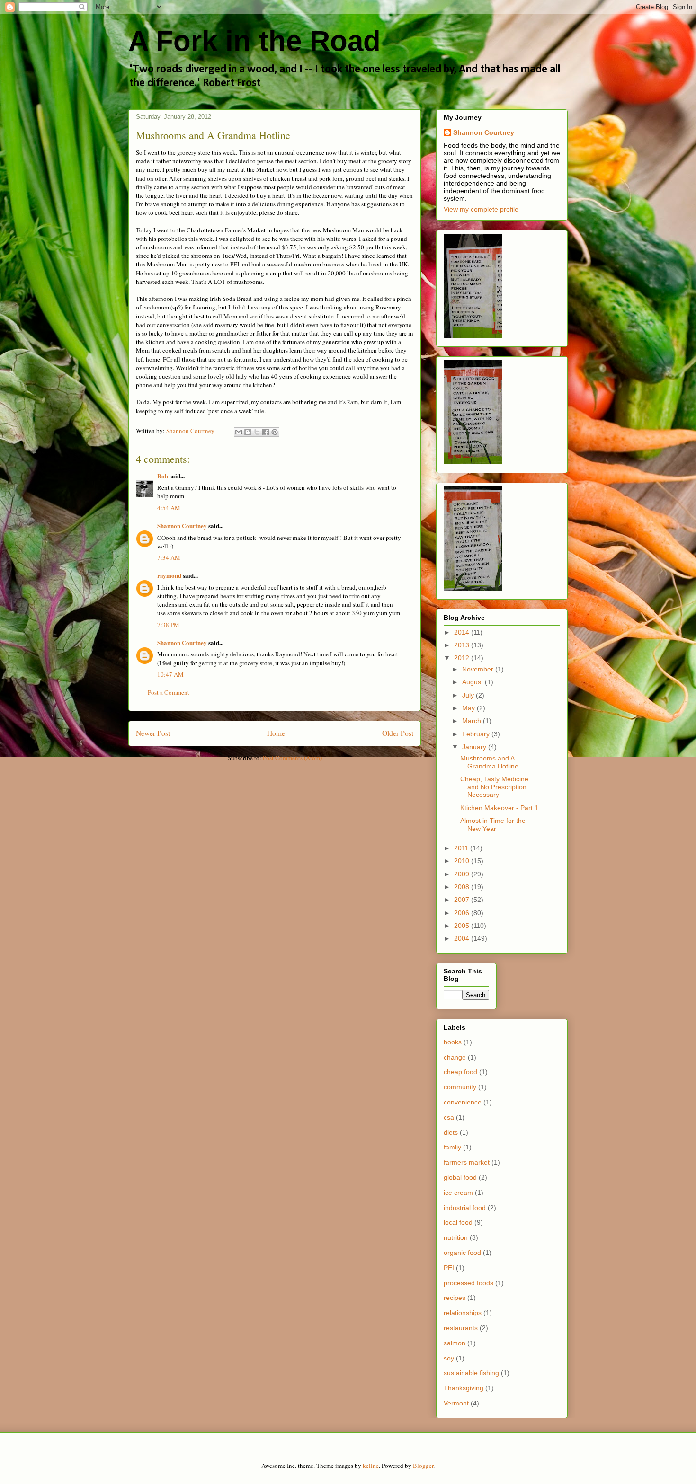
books (453, 1042)
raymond (169, 575)
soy (449, 1358)
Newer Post (153, 733)
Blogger (423, 1465)
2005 (462, 925)
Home (276, 733)
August (473, 682)
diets (451, 1132)
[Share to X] (256, 432)
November (478, 669)
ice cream (458, 1192)
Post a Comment (168, 692)
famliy (452, 1147)
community (460, 1087)
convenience (463, 1102)
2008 (462, 887)
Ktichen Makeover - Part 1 (499, 808)
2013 (462, 645)
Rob (162, 475)
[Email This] (238, 432)
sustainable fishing (471, 1373)
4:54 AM (168, 508)
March (472, 720)
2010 (462, 861)
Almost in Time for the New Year (493, 824)
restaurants (461, 1328)
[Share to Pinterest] (274, 432)
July (469, 695)
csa (449, 1117)
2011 (462, 848)
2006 (462, 913)
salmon (454, 1343)
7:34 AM (168, 557)
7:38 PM (168, 624)
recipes (454, 1297)
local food (458, 1222)
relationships (463, 1312)
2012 (462, 658)
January (475, 747)
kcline (371, 1465)
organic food (462, 1252)
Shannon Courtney (182, 525)
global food (460, 1177)
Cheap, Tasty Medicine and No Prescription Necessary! (494, 787)
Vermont (456, 1403)
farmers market (467, 1162)
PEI (449, 1268)
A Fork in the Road (254, 41)
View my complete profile (481, 209)
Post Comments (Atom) (292, 757)
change (455, 1057)
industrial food (465, 1207)
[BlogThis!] (247, 432)
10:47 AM (170, 674)
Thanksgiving (463, 1388)
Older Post (397, 733)
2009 (462, 874)
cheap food (460, 1072)
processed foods (468, 1283)
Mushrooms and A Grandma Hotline (489, 762)
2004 (462, 938)
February (476, 734)
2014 (462, 632)
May (469, 708)
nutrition (456, 1237)
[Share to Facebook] (265, 432)
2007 (462, 899)
